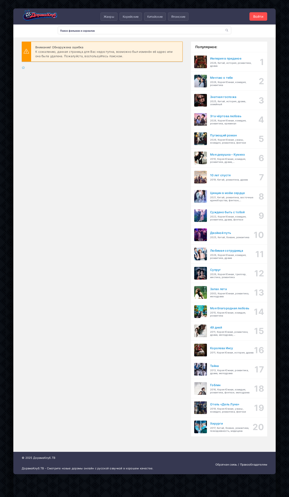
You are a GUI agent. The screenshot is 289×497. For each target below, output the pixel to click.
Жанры (109, 16)
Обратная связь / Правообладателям (241, 464)
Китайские (155, 16)
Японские (178, 16)
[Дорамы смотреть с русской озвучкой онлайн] (43, 16)
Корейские (131, 16)
